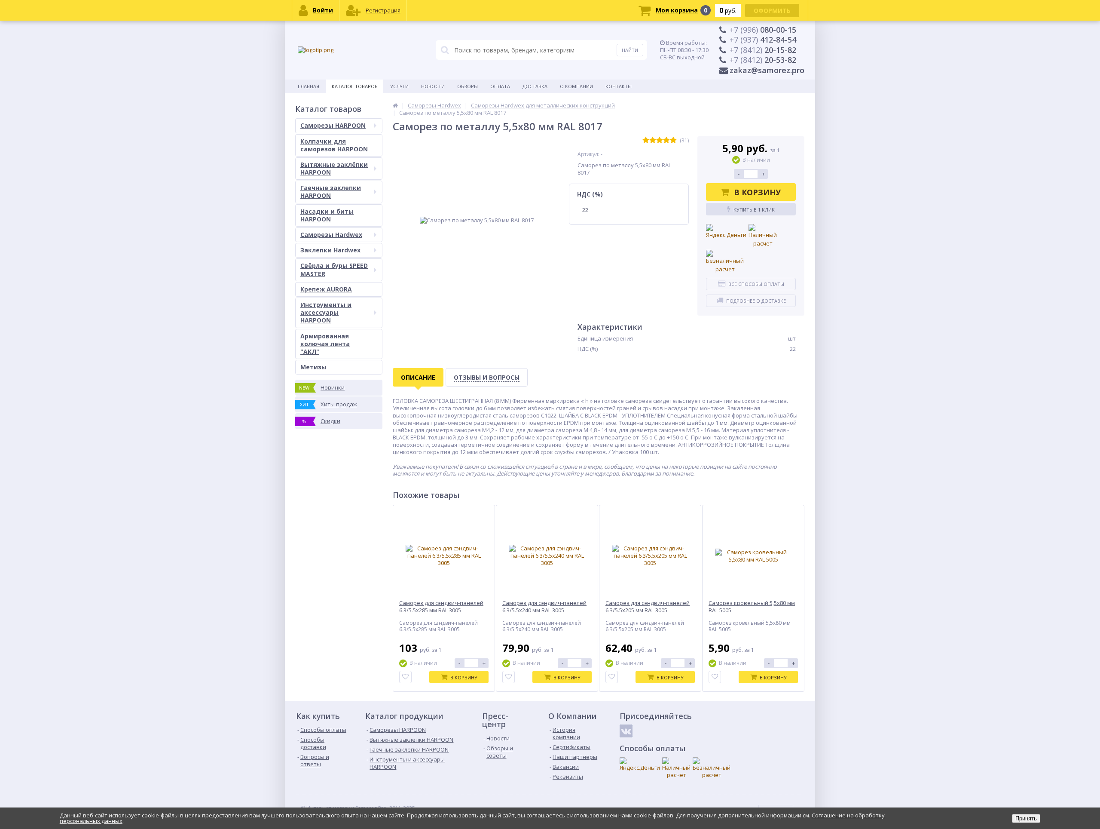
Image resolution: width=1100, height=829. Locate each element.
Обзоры (467, 86)
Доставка (534, 86)
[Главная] (395, 105)
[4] (666, 140)
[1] (645, 140)
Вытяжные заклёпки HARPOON (334, 168)
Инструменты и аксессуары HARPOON (325, 312)
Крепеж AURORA (326, 289)
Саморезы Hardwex (331, 234)
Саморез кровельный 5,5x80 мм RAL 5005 (752, 606)
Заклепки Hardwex (330, 250)
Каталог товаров (355, 86)
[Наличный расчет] (763, 236)
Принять (1026, 818)
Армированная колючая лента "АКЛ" (325, 344)
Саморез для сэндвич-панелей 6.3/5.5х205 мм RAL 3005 (647, 606)
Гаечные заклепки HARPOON (330, 192)
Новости (433, 86)
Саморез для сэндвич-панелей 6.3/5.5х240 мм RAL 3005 (544, 606)
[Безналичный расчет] (725, 261)
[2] (652, 140)
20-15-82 (763, 50)
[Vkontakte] (626, 731)
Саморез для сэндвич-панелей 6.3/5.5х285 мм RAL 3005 (441, 606)
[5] (673, 140)
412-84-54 (763, 39)
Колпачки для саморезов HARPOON (334, 145)
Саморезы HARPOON (333, 125)
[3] (659, 140)
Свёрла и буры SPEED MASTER (334, 269)
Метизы (313, 367)
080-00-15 (763, 30)
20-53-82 (763, 60)
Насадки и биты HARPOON (327, 215)
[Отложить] (405, 677)
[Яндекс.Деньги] (726, 231)
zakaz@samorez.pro (767, 70)
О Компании (576, 86)
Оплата (500, 86)
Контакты (618, 86)
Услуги (399, 86)
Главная (308, 86)
